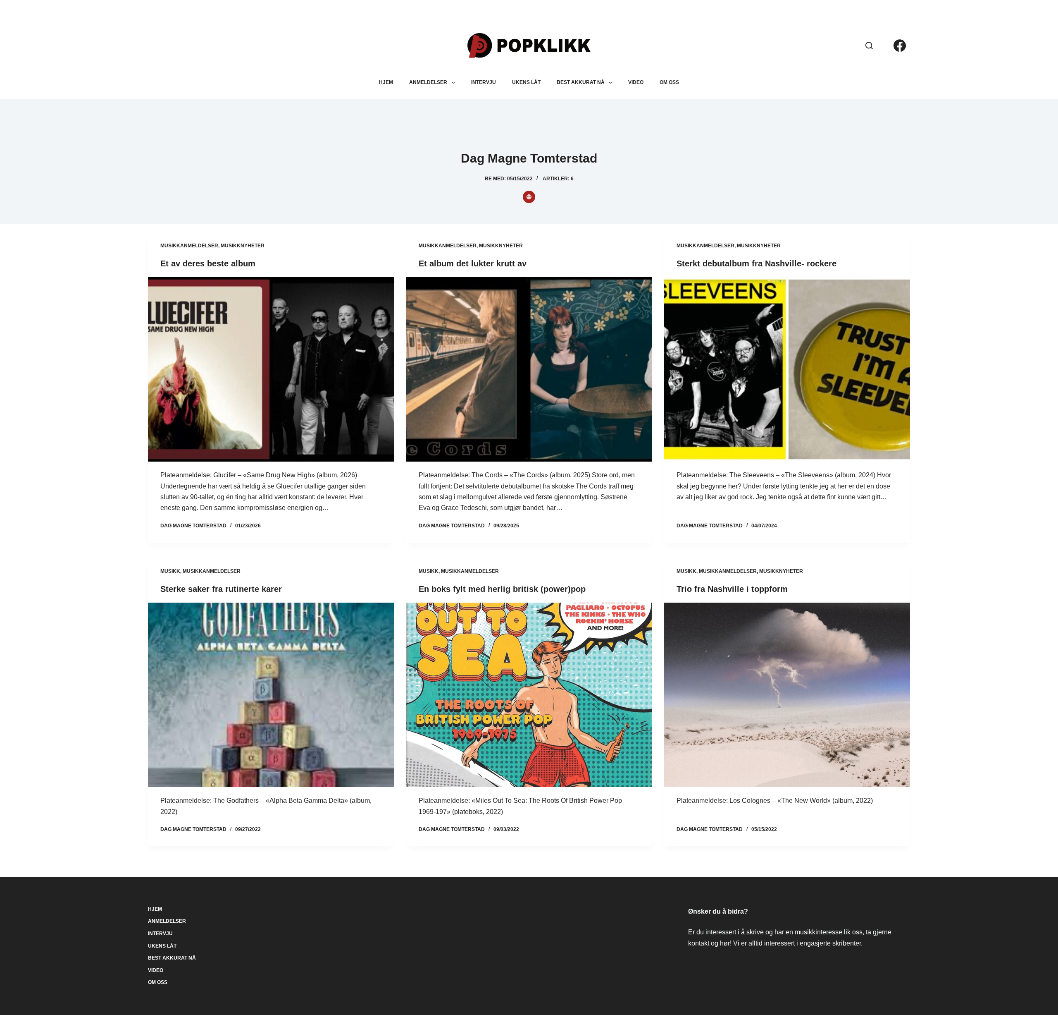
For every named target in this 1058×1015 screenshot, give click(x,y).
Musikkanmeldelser (189, 246)
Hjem (386, 82)
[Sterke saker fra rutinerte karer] (270, 695)
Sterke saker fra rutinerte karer (221, 589)
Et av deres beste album (207, 263)
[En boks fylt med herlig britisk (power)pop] (529, 695)
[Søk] (869, 45)
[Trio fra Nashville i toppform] (787, 695)
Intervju (483, 82)
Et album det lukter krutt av (473, 263)
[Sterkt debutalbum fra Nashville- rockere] (787, 369)
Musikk (170, 571)
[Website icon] (529, 197)
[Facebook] (900, 45)
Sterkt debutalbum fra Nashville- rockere (756, 263)
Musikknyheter (242, 246)
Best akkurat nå (581, 82)
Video (635, 82)
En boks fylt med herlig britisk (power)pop (502, 589)
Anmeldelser (428, 82)
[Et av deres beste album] (270, 369)
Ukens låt (526, 82)
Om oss (669, 82)
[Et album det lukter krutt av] (529, 369)
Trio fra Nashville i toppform (732, 589)
